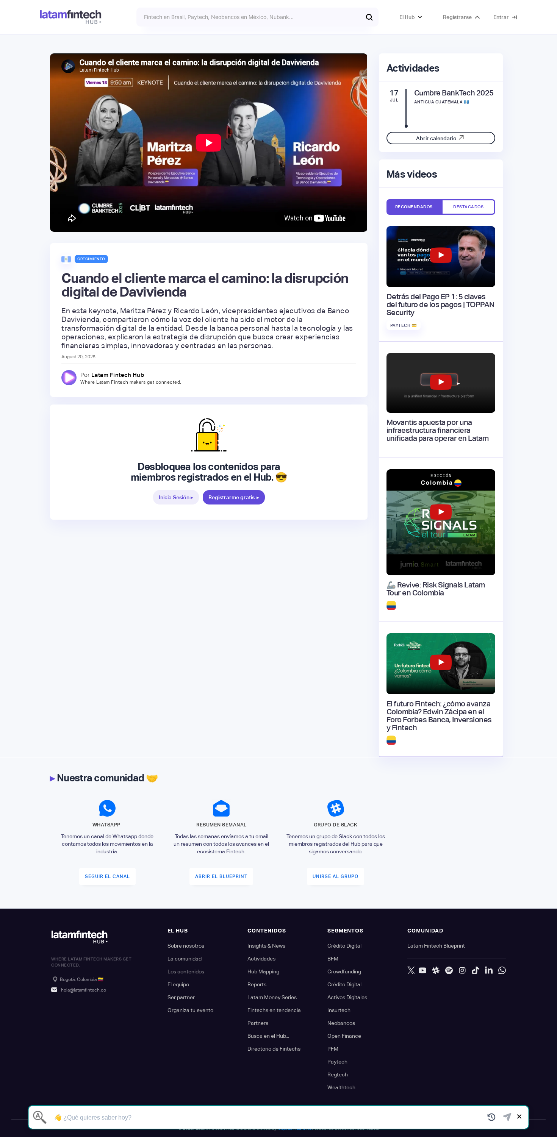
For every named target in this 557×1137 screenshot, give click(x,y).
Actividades (261, 959)
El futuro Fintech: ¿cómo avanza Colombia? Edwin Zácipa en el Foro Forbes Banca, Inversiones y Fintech (439, 716)
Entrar (501, 17)
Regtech (337, 1074)
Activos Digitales (347, 997)
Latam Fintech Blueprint (436, 946)
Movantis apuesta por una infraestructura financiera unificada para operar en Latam (437, 430)
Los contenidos (185, 971)
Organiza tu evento (190, 1010)
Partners (257, 1023)
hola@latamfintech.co (83, 990)
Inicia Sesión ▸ (176, 497)
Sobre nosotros (185, 946)
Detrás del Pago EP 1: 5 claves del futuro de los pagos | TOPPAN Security (440, 305)
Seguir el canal (107, 876)
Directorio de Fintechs (273, 1049)
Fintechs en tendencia (274, 1010)
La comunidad (184, 959)
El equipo (178, 984)
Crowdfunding (344, 971)
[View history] (491, 1117)
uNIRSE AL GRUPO (335, 876)
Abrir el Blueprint (221, 876)
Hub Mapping (263, 971)
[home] (71, 17)
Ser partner (181, 997)
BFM (332, 959)
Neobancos (341, 1023)
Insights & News (266, 946)
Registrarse (457, 17)
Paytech (337, 1062)
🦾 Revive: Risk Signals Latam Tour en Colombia (435, 589)
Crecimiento (91, 259)
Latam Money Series (272, 997)
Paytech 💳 (403, 325)
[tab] (413, 207)
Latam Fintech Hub (117, 375)
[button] (411, 17)
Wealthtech (341, 1087)
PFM (332, 1049)
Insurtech (338, 1010)
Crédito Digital (344, 946)
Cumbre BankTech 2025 (454, 93)
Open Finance (344, 1036)
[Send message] (507, 1117)
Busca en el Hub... (268, 1036)
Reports (256, 984)
